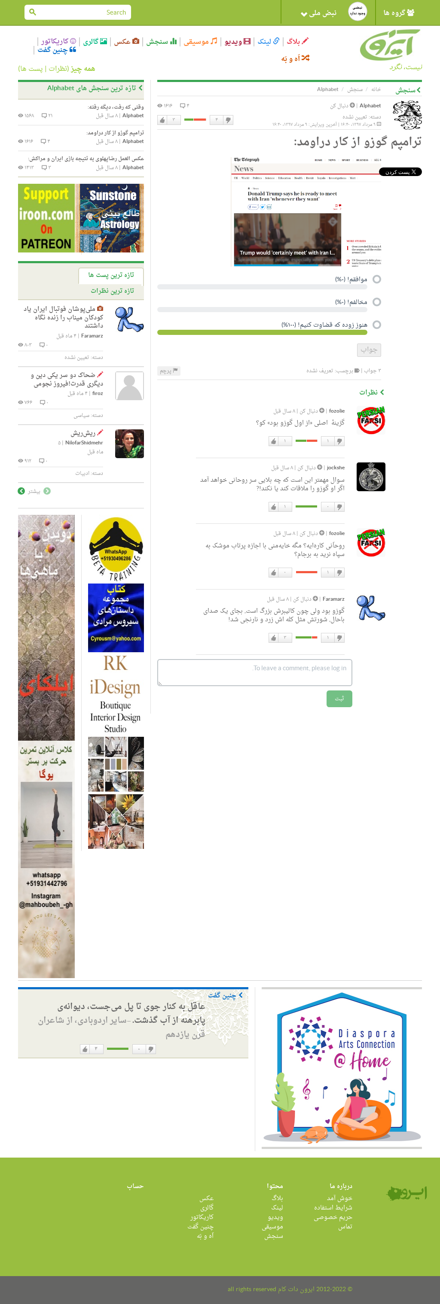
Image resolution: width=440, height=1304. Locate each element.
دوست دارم (162, 120)
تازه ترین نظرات (112, 291)
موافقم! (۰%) (351, 280)
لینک (265, 41)
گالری (91, 41)
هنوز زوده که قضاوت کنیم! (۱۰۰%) (324, 326)
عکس (123, 41)
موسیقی (197, 41)
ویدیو (234, 41)
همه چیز (83, 69)
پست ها (31, 69)
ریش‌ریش (82, 433)
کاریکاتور (55, 41)
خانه (376, 89)
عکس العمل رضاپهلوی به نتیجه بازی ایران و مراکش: (86, 159)
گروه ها (395, 13)
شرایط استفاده (333, 1208)
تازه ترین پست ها (111, 275)
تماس (345, 1227)
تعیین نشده (354, 117)
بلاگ (294, 41)
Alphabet (370, 106)
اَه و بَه (291, 59)
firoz (97, 393)
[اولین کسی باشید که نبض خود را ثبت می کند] (357, 11)
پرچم (166, 371)
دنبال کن (340, 106)
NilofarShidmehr (84, 443)
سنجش (158, 41)
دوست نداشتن (227, 120)
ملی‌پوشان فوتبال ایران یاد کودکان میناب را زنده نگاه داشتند (63, 318)
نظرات (58, 69)
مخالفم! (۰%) (351, 303)
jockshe (336, 468)
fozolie (337, 411)
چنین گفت (53, 50)
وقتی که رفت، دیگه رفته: (116, 107)
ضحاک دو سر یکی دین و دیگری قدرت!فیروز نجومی (67, 380)
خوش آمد (339, 1198)
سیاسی (81, 415)
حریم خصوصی (333, 1217)
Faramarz (334, 599)
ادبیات (82, 473)
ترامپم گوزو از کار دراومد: (115, 133)
